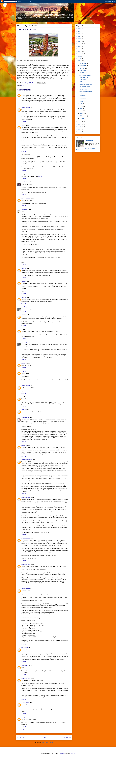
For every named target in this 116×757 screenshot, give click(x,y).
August (82, 101)
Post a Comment (24, 730)
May (81, 108)
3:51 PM (23, 293)
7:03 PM (23, 170)
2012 (80, 53)
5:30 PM (23, 699)
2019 (80, 38)
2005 (80, 129)
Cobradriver (24, 209)
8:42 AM (23, 338)
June (81, 106)
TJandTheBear (25, 702)
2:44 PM (23, 560)
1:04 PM (23, 534)
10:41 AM (23, 359)
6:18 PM (23, 406)
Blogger (73, 753)
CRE (22, 85)
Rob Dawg (24, 306)
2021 (80, 33)
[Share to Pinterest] (45, 83)
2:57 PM (23, 456)
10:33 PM (23, 206)
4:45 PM (23, 104)
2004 (80, 131)
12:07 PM (23, 441)
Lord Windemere (25, 198)
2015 (80, 46)
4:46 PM (23, 674)
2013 (80, 51)
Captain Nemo (25, 665)
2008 (80, 121)
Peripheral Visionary (26, 459)
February (82, 116)
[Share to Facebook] (43, 83)
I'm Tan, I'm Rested (85, 86)
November (83, 65)
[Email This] (38, 83)
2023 (80, 28)
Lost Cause (24, 363)
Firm (80, 81)
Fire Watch (82, 98)
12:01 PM (23, 493)
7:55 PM (23, 726)
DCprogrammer (25, 538)
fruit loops (40, 176)
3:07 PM (23, 382)
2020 (80, 36)
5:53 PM (23, 713)
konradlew (62, 753)
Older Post (67, 737)
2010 (80, 58)
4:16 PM (23, 303)
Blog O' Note (83, 72)
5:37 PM (23, 311)
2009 (80, 61)
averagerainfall (25, 717)
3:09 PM (23, 644)
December (83, 63)
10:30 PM (23, 194)
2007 (80, 124)
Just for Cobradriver (85, 75)
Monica (23, 125)
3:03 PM (23, 367)
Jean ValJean (24, 182)
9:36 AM (23, 414)
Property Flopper (25, 107)
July (81, 103)
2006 (80, 126)
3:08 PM (23, 393)
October (82, 68)
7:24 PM (23, 178)
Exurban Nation (36, 9)
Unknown (23, 268)
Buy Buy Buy (83, 89)
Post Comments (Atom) (47, 742)
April (81, 111)
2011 (79, 56)
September (83, 70)
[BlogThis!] (40, 83)
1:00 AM (23, 265)
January (82, 118)
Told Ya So (82, 95)
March (82, 113)
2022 (80, 31)
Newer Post (20, 737)
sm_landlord (24, 647)
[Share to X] (41, 83)
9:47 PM (23, 325)
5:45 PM (23, 585)
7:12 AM (23, 277)
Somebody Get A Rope (86, 84)
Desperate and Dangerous (83, 78)
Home (44, 737)
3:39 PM (23, 662)
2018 (80, 41)
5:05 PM (23, 151)
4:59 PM (23, 121)
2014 (80, 48)
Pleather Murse (25, 417)
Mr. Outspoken (25, 93)
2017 (80, 43)
